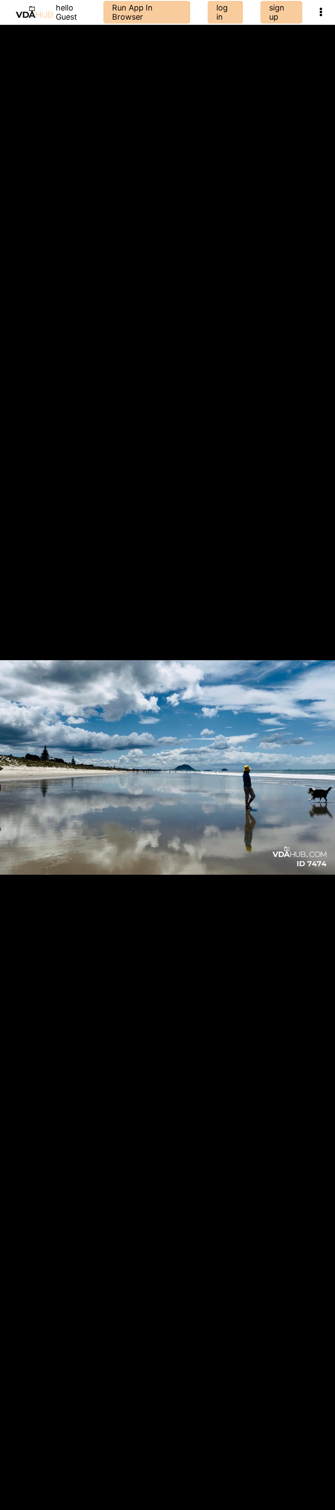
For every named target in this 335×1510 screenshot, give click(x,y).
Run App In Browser (132, 12)
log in (222, 12)
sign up (276, 12)
